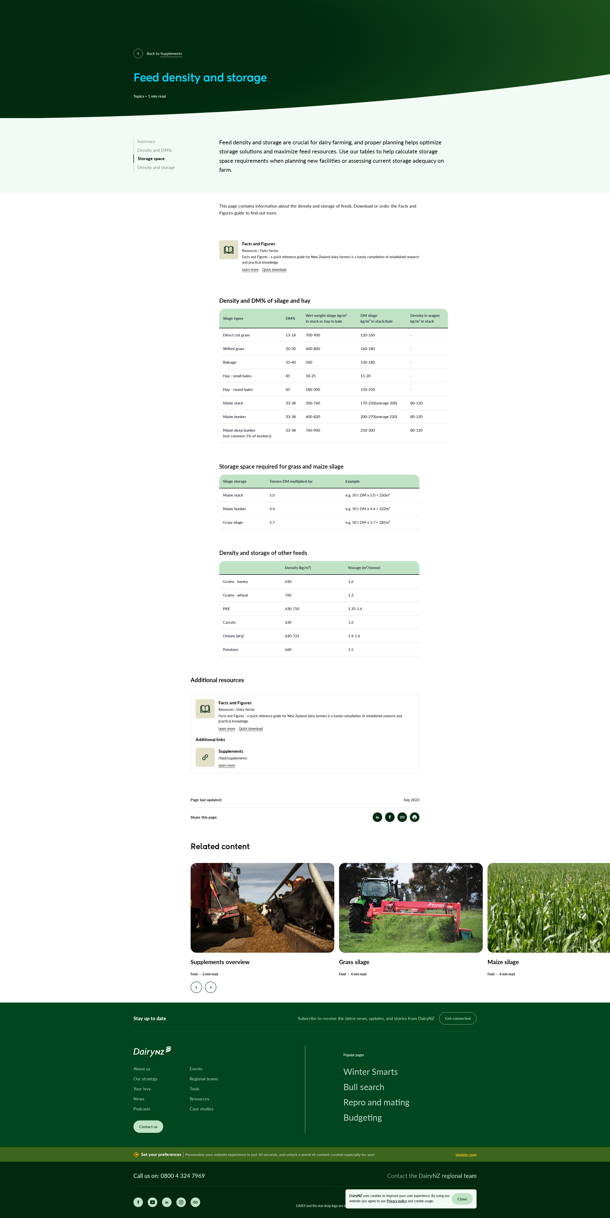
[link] (166, 141)
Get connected (458, 1018)
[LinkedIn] (167, 1202)
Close (462, 1198)
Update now (466, 1154)
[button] (414, 817)
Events (196, 1068)
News (138, 1099)
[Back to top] (599, 991)
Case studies (202, 1109)
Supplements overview (220, 962)
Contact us (148, 1126)
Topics (138, 96)
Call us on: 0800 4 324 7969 (169, 1176)
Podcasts (141, 1109)
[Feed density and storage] (402, 817)
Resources (199, 1099)
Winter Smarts (370, 1071)
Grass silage (354, 962)
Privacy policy (397, 1201)
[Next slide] (210, 987)
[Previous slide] (196, 987)
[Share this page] (195, 1202)
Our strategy (145, 1079)
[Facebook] (138, 1202)
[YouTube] (152, 1202)
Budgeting (362, 1117)
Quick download (274, 269)
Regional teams (204, 1079)
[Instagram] (181, 1202)
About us (141, 1068)
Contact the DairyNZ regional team (432, 1176)
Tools (194, 1089)
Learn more (250, 269)
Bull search (363, 1086)
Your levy (142, 1089)
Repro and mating (376, 1102)
